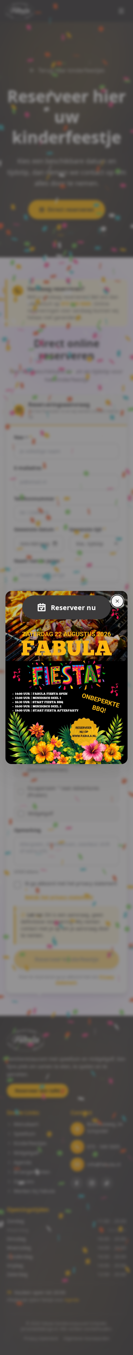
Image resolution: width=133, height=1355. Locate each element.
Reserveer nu (73, 607)
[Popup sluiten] (117, 601)
